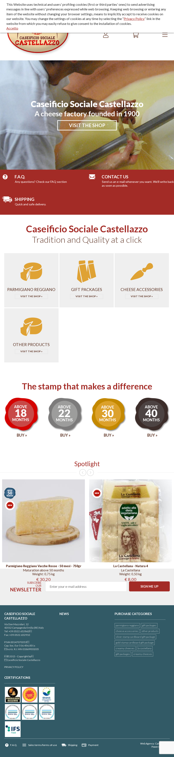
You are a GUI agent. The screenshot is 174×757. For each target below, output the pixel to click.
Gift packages (123, 654)
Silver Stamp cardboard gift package (135, 636)
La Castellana (145, 648)
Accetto (12, 28)
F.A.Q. (13, 745)
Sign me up (149, 586)
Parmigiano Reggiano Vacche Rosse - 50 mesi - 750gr (43, 566)
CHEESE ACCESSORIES (127, 631)
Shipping (72, 745)
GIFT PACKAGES (149, 625)
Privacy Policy (134, 19)
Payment (93, 745)
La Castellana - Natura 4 (130, 566)
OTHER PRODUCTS (150, 631)
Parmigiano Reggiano (127, 625)
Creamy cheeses (125, 648)
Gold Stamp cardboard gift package (135, 642)
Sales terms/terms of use (42, 745)
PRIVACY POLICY (13, 667)
